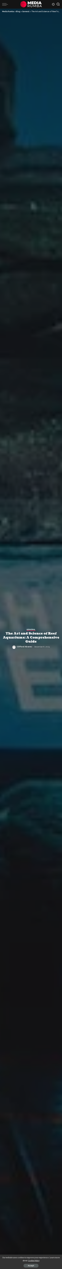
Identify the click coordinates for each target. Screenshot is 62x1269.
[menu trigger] (5, 4)
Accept (31, 1266)
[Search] (58, 4)
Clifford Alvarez (24, 647)
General (31, 630)
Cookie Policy (34, 1260)
